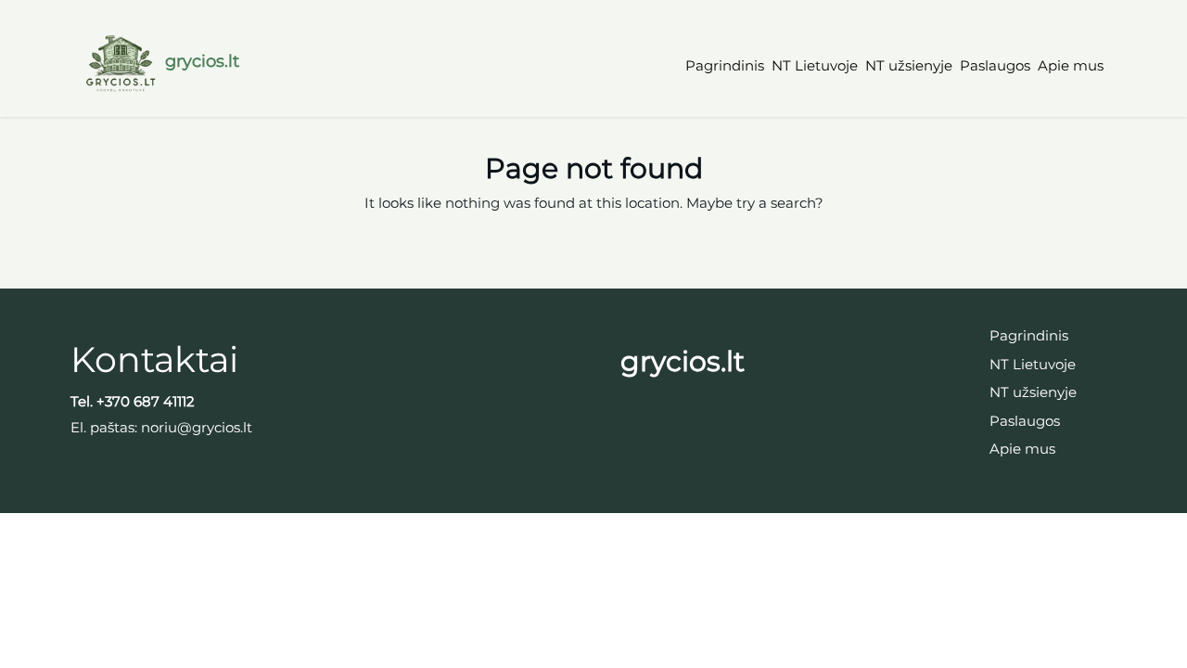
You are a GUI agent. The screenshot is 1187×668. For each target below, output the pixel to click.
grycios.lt (202, 61)
